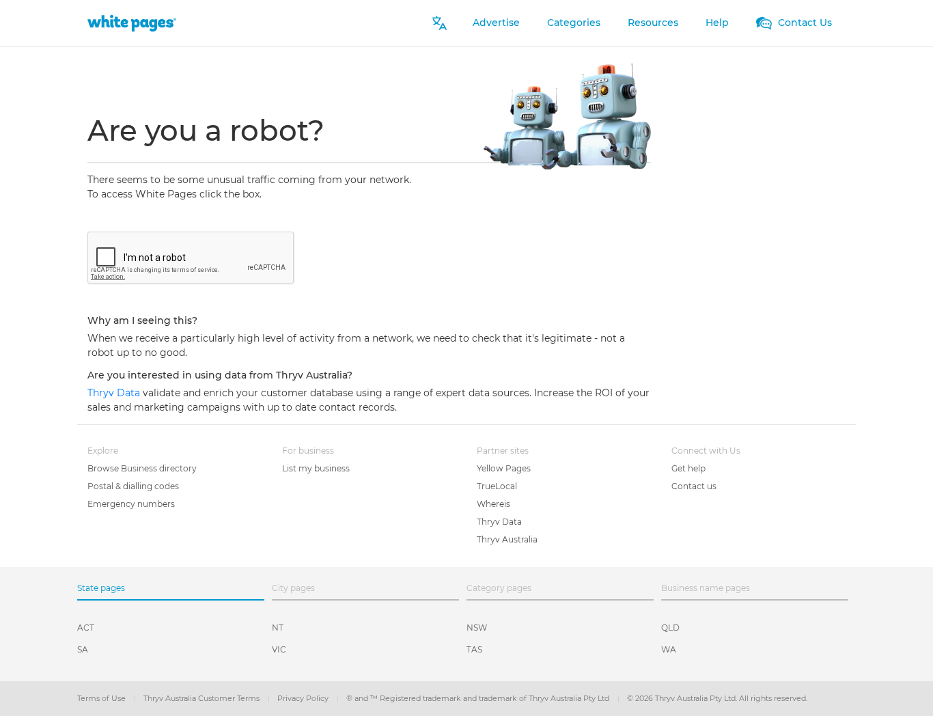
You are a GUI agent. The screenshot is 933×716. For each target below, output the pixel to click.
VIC (279, 649)
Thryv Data (115, 393)
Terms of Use (102, 698)
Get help (688, 468)
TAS (474, 649)
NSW (476, 627)
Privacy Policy (304, 698)
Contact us (693, 486)
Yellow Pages (504, 468)
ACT (85, 627)
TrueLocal (497, 486)
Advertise (496, 22)
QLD (670, 627)
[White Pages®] (131, 23)
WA (668, 649)
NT (277, 627)
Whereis (493, 504)
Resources (653, 22)
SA (82, 649)
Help (717, 22)
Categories (573, 22)
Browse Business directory (142, 468)
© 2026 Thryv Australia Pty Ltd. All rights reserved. (717, 698)
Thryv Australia (507, 539)
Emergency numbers (131, 504)
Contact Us (803, 22)
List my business (316, 468)
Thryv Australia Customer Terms (202, 698)
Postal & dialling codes (133, 486)
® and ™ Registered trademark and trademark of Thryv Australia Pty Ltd (478, 698)
